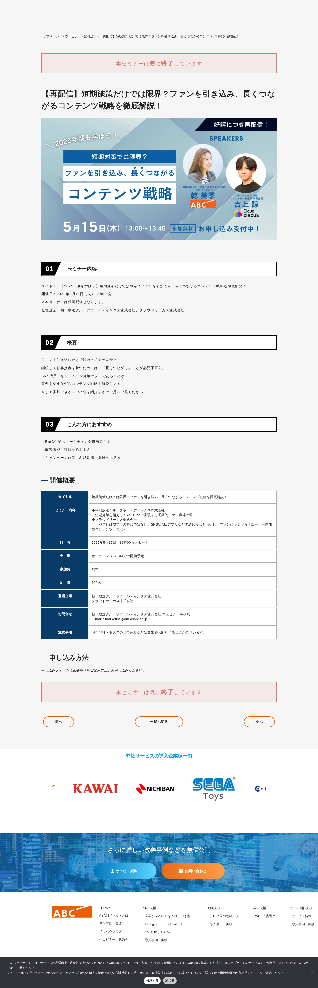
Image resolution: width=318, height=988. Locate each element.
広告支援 (259, 908)
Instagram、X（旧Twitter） (164, 924)
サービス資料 (127, 871)
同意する (152, 980)
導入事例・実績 (110, 923)
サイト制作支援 (301, 908)
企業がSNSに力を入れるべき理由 (169, 916)
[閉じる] (311, 972)
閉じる (170, 980)
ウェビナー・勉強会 (79, 36)
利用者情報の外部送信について (239, 973)
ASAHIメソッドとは (113, 915)
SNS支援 (149, 908)
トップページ (49, 36)
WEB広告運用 (265, 916)
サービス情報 (301, 916)
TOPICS (105, 908)
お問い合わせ (196, 871)
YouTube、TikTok (157, 932)
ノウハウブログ (110, 931)
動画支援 (214, 908)
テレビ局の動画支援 (224, 916)
